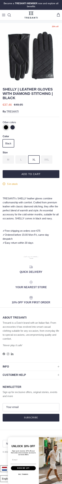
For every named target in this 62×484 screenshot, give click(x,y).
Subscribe (31, 417)
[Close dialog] (60, 439)
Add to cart (31, 174)
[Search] (11, 15)
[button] (5, 127)
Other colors (9, 122)
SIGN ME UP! (15, 468)
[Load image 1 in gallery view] (31, 54)
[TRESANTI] (31, 15)
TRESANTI (12, 111)
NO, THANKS (16, 474)
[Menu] (3, 15)
